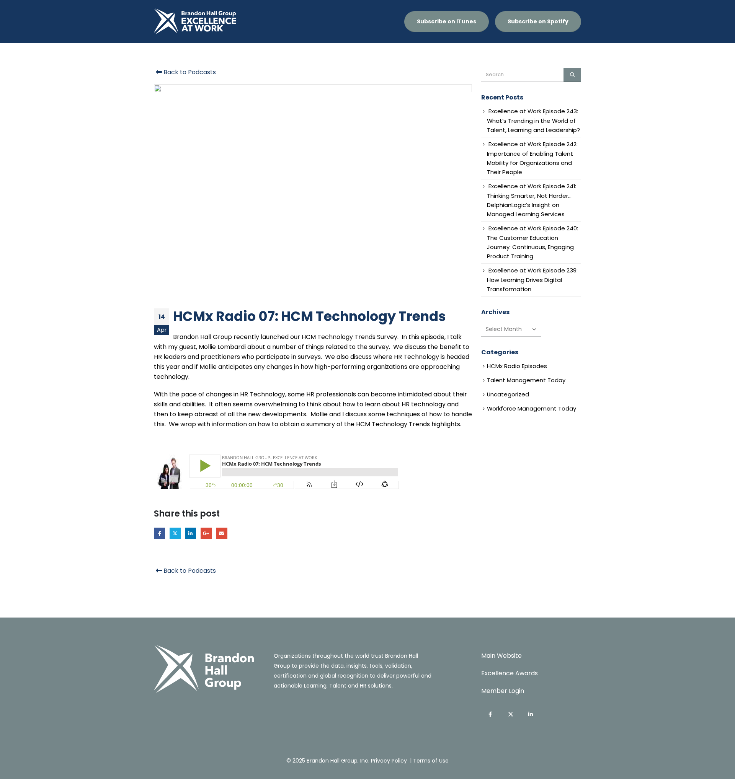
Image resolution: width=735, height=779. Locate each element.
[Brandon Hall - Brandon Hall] (195, 21)
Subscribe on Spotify (538, 21)
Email (221, 533)
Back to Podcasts (189, 72)
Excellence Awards (509, 673)
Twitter (175, 533)
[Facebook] (490, 714)
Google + (206, 533)
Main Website (501, 655)
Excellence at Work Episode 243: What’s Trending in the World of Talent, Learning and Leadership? (533, 120)
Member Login (502, 690)
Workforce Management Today (531, 408)
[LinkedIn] (531, 714)
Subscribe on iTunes (446, 21)
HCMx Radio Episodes (517, 366)
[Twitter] (510, 714)
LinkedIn (190, 533)
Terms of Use (431, 760)
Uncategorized (508, 394)
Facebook (159, 533)
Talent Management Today (526, 380)
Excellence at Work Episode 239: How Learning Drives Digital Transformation (532, 279)
